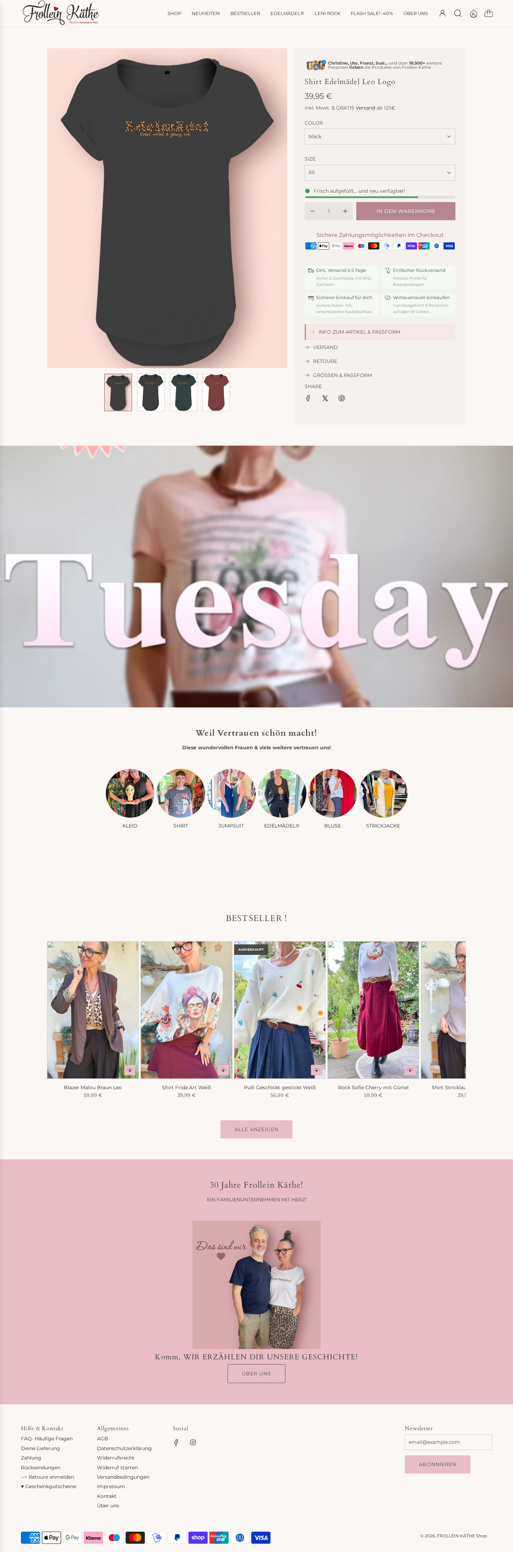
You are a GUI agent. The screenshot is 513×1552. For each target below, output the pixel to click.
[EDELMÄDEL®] (282, 793)
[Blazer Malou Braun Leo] (93, 1010)
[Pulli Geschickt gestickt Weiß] (280, 1010)
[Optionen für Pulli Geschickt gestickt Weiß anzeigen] (316, 1070)
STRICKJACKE (383, 826)
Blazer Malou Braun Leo (93, 1087)
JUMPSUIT (231, 826)
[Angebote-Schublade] (473, 13)
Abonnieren (437, 1464)
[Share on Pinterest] (341, 399)
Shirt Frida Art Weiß (186, 1087)
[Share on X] (325, 399)
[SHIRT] (180, 793)
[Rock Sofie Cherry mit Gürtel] (373, 1010)
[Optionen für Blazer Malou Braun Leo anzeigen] (129, 1070)
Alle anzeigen (256, 1129)
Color (314, 123)
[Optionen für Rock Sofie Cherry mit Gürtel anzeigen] (410, 1070)
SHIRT (180, 826)
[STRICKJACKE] (383, 793)
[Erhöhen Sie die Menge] (345, 211)
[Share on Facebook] (308, 399)
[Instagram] (193, 1442)
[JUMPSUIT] (231, 793)
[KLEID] (130, 793)
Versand (365, 108)
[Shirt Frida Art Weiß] (186, 1010)
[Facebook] (176, 1442)
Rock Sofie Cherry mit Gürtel (373, 1087)
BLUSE (332, 826)
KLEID (129, 826)
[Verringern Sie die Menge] (312, 211)
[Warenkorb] (488, 13)
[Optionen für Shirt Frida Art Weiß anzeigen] (223, 1070)
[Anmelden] (442, 13)
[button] (63, 208)
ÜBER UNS (256, 1374)
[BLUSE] (332, 793)
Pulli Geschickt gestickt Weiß (279, 1087)
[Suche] (458, 13)
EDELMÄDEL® (281, 826)
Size (310, 159)
